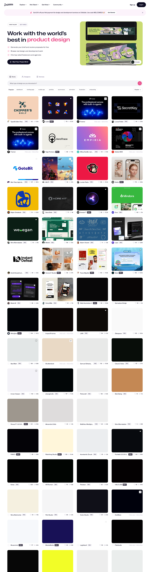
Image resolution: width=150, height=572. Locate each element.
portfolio (51, 89)
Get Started (111, 12)
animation (72, 89)
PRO (26, 121)
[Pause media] (83, 62)
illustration (82, 89)
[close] (142, 12)
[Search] (140, 83)
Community (57, 5)
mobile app (41, 89)
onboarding (92, 89)
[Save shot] (31, 116)
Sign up (132, 5)
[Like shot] (35, 116)
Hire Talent (33, 5)
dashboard (20, 89)
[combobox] (71, 83)
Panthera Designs (135, 62)
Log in (141, 5)
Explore (22, 5)
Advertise (105, 121)
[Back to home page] (8, 4)
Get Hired (45, 5)
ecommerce (61, 89)
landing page (30, 89)
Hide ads (97, 121)
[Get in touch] (27, 116)
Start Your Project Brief (20, 62)
